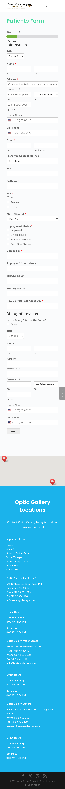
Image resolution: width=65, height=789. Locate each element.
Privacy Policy (32, 784)
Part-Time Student (21, 244)
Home (9, 544)
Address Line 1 (13, 89)
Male (13, 197)
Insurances (12, 565)
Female (15, 202)
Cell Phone (14, 127)
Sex (10, 193)
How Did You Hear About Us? (25, 301)
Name (11, 63)
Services (10, 553)
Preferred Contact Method (23, 156)
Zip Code (11, 109)
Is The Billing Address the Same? (26, 320)
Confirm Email (40, 150)
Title (10, 51)
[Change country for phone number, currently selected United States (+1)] (10, 120)
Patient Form (22, 553)
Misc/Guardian (15, 276)
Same (14, 324)
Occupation (15, 250)
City (8, 99)
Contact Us (12, 569)
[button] (5, 458)
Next (13, 431)
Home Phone (14, 115)
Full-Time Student (21, 239)
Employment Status (20, 226)
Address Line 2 (13, 379)
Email (11, 140)
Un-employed (18, 234)
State (36, 99)
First (8, 73)
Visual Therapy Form (17, 561)
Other (14, 207)
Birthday (13, 181)
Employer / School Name (21, 263)
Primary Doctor (16, 288)
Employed (16, 230)
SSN (9, 168)
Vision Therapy (14, 557)
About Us (11, 548)
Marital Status (16, 213)
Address (12, 79)
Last (36, 73)
